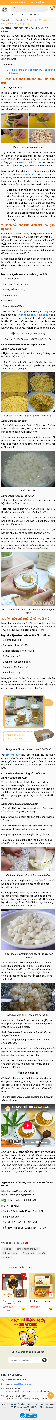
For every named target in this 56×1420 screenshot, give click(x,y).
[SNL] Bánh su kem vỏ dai (41, 1301)
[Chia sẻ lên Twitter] (22, 1242)
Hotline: (16, 1379)
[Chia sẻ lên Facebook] (18, 1242)
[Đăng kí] (44, 1360)
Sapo (29, 1410)
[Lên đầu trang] (50, 1416)
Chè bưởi (6, 233)
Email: (19, 1384)
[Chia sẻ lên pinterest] (26, 1242)
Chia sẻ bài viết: (8, 1243)
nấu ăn (42, 1253)
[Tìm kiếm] (14, 8)
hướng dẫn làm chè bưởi (36, 1096)
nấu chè (7, 1257)
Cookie (29, 14)
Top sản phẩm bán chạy (18, 1267)
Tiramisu (22, 14)
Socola (36, 14)
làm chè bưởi (28, 1253)
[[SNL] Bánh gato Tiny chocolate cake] (14, 1286)
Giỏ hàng (53, 7)
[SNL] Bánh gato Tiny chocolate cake (12, 1302)
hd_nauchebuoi (10, 1253)
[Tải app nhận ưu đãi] (28, 1331)
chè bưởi (7, 1249)
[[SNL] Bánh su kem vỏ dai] (42, 1286)
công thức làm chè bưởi (27, 1249)
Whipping (14, 14)
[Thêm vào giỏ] (23, 1309)
